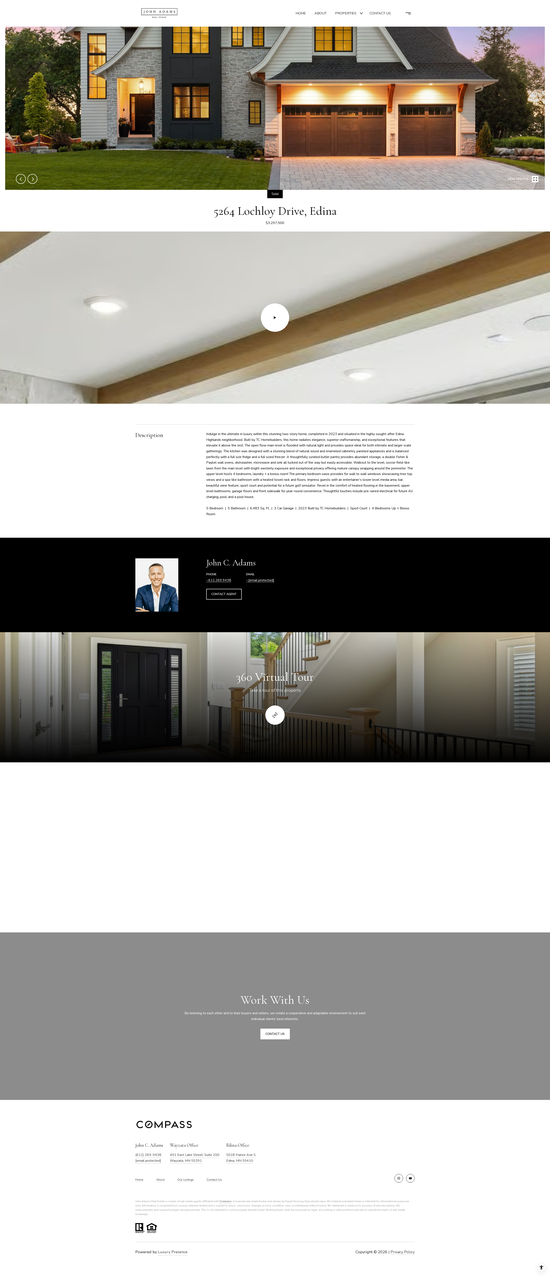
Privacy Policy (403, 1252)
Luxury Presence (173, 1252)
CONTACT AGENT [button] (224, 594)
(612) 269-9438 (148, 1155)
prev (21, 179)
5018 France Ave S (241, 1155)
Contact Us (214, 1180)
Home (301, 13)
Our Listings (185, 1180)
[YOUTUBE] (410, 1178)
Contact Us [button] (275, 1034)
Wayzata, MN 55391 (186, 1160)
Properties (345, 13)
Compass (226, 1201)
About (321, 13)
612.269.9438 (219, 580)
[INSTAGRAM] (398, 1178)
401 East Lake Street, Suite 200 (194, 1155)
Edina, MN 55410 (239, 1160)
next (32, 179)
